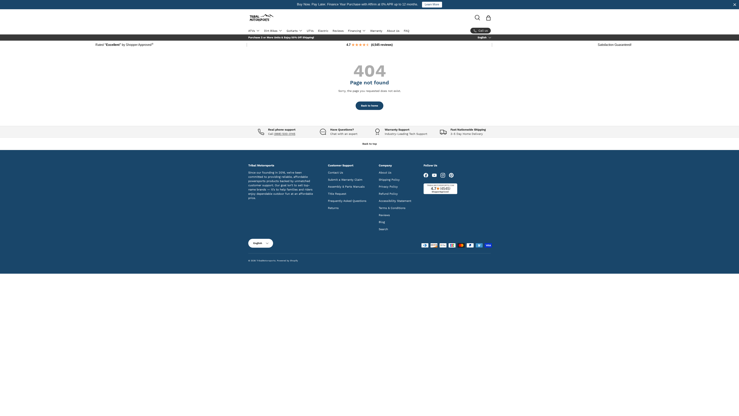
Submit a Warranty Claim (345, 179)
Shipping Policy (389, 179)
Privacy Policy (388, 186)
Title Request (337, 193)
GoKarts (292, 31)
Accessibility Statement (395, 201)
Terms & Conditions (392, 208)
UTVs (310, 31)
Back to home (369, 105)
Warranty (376, 31)
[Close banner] (734, 4)
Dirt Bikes (271, 31)
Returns (333, 208)
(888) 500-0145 (284, 134)
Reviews (338, 31)
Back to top (369, 143)
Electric (323, 31)
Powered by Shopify (287, 260)
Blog (382, 222)
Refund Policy (388, 193)
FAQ (406, 31)
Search (383, 229)
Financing (354, 31)
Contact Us (335, 172)
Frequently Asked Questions (347, 201)
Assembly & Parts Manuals (346, 186)
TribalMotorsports (266, 260)
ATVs (251, 31)
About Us (393, 31)
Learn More (432, 4)
